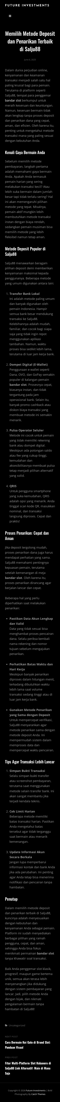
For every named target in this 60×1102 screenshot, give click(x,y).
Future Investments (27, 5)
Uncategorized (17, 1025)
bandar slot (13, 100)
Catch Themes (38, 1094)
